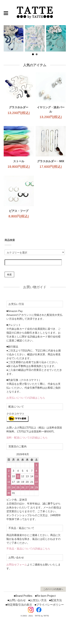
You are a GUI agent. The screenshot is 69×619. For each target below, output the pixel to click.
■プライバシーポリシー (49, 604)
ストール (18, 161)
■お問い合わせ (17, 600)
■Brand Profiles (23, 595)
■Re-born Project (45, 595)
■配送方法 (55, 600)
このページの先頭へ (53, 589)
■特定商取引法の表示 (19, 604)
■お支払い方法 (37, 600)
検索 (9, 274)
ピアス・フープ (18, 210)
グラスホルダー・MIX (50, 161)
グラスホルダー (18, 107)
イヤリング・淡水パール (51, 109)
